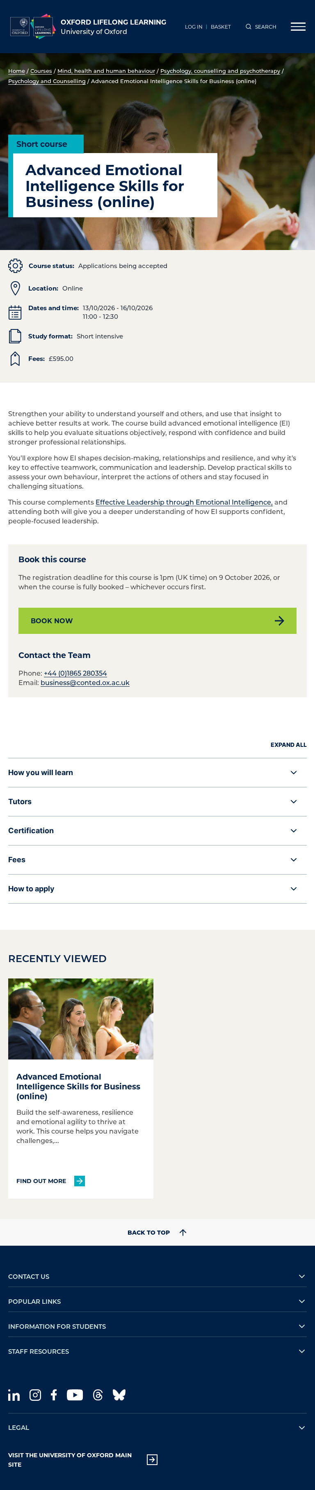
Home (16, 70)
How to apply (31, 888)
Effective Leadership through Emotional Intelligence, (184, 502)
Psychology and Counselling (47, 80)
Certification (31, 830)
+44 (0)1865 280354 (75, 673)
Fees (16, 859)
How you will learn (40, 772)
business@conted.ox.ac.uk (85, 682)
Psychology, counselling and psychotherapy (220, 70)
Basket (221, 26)
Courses (41, 70)
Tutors (20, 801)
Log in (194, 26)
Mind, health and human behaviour (106, 70)
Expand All (289, 744)
